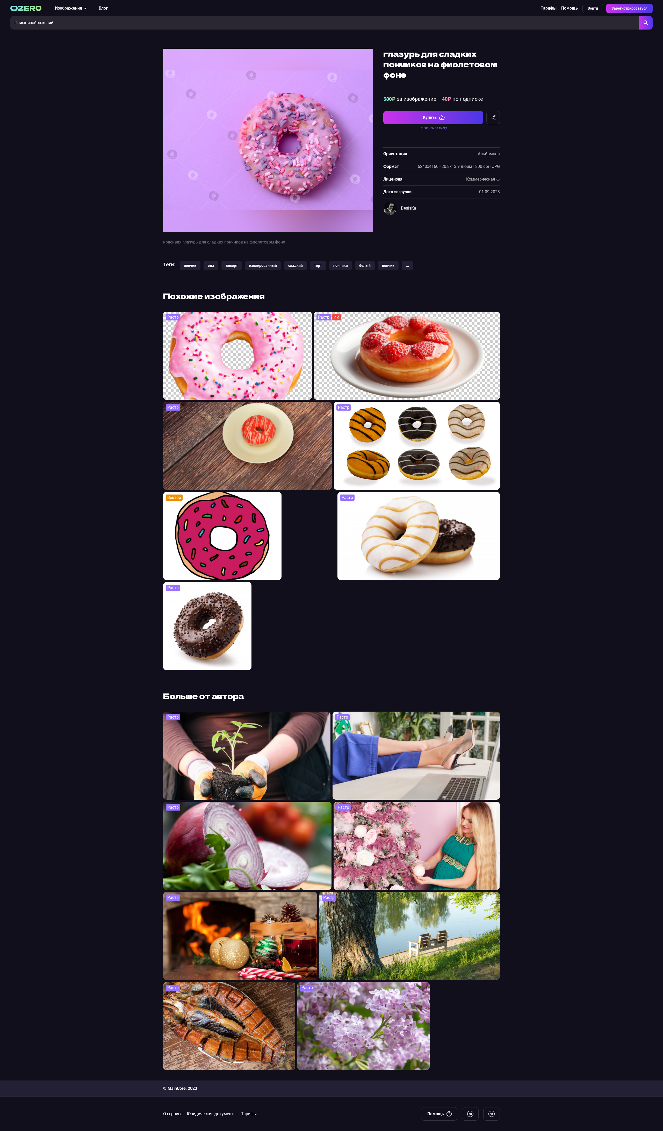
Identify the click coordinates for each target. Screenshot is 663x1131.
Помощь (569, 8)
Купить (430, 117)
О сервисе (172, 1113)
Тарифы (549, 8)
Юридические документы (211, 1113)
